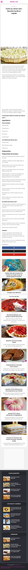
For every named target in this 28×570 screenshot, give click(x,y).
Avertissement (7, 567)
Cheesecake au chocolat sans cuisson (14, 365)
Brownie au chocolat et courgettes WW (15, 490)
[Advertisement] (14, 31)
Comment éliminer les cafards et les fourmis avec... (16, 509)
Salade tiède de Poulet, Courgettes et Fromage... (16, 484)
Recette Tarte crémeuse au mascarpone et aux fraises (14, 390)
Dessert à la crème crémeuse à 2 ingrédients (14, 414)
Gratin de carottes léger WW (15, 478)
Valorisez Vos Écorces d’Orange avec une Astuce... (16, 515)
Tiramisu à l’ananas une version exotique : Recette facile (14, 439)
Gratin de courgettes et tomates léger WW (16, 496)
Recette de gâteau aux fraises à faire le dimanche (14, 315)
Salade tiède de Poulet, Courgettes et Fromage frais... (16, 545)
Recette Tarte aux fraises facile (14, 341)
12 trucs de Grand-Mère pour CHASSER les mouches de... (16, 527)
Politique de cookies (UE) (20, 566)
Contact (2, 567)
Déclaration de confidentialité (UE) (7, 566)
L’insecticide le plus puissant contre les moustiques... (15, 521)
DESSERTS (14, 6)
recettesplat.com (17, 564)
